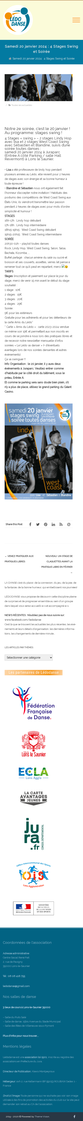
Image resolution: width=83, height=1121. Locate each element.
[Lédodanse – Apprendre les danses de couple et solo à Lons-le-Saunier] (18, 33)
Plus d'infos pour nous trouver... (21, 1035)
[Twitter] (38, 524)
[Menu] (76, 20)
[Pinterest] (45, 524)
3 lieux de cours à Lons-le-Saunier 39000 (26, 1007)
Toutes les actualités (21, 105)
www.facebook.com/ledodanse (23, 619)
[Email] (69, 524)
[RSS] (61, 524)
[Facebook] (30, 524)
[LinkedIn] (53, 524)
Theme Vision (42, 1116)
